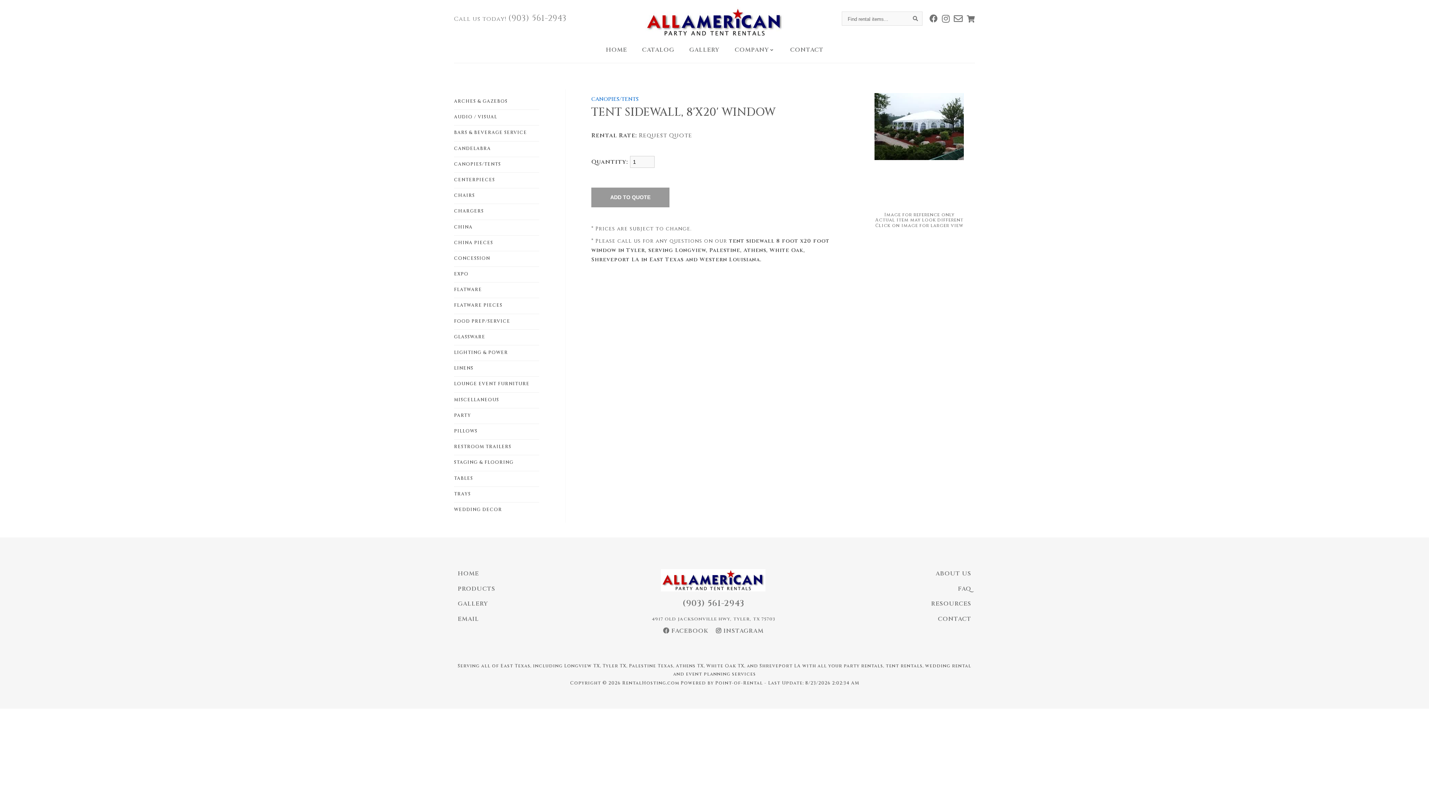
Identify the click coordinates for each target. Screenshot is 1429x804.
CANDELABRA (472, 148)
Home (616, 50)
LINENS (463, 368)
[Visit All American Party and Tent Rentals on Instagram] (946, 18)
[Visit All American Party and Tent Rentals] (958, 18)
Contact (807, 50)
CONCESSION (472, 258)
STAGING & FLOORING (484, 462)
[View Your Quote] (971, 18)
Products (476, 589)
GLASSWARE (469, 337)
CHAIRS (464, 195)
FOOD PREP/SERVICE (482, 321)
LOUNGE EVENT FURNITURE (492, 384)
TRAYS (462, 494)
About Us (953, 574)
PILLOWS (465, 431)
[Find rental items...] (915, 18)
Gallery (704, 50)
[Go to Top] (1415, 790)
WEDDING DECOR (478, 510)
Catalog (658, 50)
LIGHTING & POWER (481, 352)
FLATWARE (468, 290)
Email (468, 619)
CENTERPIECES (474, 180)
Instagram (743, 631)
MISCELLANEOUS (476, 400)
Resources (951, 604)
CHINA (463, 227)
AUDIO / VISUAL (475, 117)
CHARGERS (469, 211)
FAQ (964, 589)
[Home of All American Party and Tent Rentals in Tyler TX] (714, 22)
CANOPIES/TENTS (477, 164)
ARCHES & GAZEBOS (481, 101)
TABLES (463, 478)
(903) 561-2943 (537, 18)
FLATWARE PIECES (478, 305)
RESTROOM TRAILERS (482, 447)
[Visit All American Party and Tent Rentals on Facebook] (934, 19)
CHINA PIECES (473, 243)
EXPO (461, 274)
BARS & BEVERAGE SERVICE (490, 132)
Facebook (689, 631)
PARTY (462, 415)
